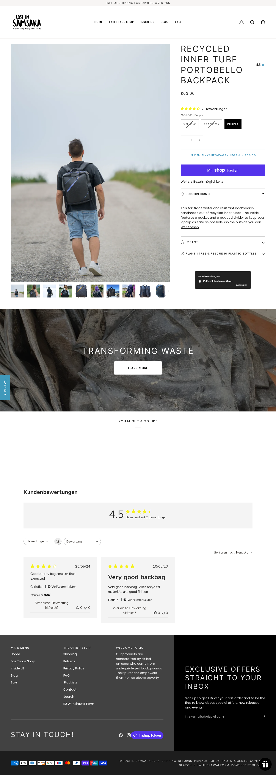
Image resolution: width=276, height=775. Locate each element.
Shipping (70, 654)
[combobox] (82, 541)
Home (15, 654)
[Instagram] (129, 735)
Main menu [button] (20, 648)
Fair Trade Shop (23, 661)
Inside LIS (17, 668)
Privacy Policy (73, 668)
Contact (70, 689)
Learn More (138, 368)
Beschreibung (198, 194)
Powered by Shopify (248, 765)
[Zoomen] (90, 163)
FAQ (66, 675)
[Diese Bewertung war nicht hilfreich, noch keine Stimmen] (85, 607)
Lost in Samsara (137, 761)
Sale (14, 682)
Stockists (70, 682)
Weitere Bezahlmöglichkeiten (203, 181)
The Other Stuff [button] (77, 648)
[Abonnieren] (261, 716)
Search (68, 696)
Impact (192, 242)
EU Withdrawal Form (78, 704)
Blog (14, 675)
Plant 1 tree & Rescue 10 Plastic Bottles (221, 253)
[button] (121, 22)
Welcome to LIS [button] (129, 648)
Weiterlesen (190, 227)
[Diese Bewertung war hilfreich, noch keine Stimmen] (77, 607)
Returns (69, 661)
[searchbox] (38, 541)
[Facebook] (121, 735)
